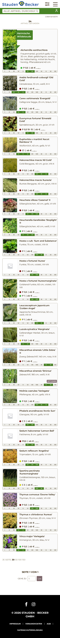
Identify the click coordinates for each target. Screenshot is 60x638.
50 (16, 559)
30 (13, 559)
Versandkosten (33, 624)
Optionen (51, 381)
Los (39, 578)
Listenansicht (51, 16)
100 (20, 559)
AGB (49, 624)
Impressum (15, 624)
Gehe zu (22, 578)
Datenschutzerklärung (30, 630)
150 (23, 559)
